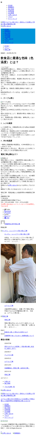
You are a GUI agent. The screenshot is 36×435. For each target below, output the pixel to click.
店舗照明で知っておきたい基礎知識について (19, 335)
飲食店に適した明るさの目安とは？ (16, 332)
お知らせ (7, 381)
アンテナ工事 (8, 355)
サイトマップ (12, 19)
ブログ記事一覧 (9, 387)
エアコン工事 (8, 305)
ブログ (10, 17)
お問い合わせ (12, 15)
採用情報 (11, 11)
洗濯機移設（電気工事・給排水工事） (17, 368)
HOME (10, 5)
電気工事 (7, 49)
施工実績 (11, 9)
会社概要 (11, 13)
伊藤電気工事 (9, 224)
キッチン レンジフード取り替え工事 (17, 234)
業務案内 (11, 7)
